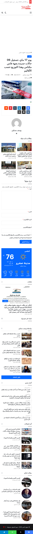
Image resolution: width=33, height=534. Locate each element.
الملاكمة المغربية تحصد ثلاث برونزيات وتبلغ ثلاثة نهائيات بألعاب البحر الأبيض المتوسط (11, 431)
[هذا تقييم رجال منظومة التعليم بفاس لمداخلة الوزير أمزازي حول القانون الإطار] (24, 147)
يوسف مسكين (26, 75)
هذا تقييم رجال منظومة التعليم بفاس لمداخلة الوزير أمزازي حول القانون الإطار (24, 154)
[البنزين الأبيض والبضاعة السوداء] (27, 440)
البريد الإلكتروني (27, 219)
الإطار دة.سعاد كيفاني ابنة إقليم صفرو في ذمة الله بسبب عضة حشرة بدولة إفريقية (12, 368)
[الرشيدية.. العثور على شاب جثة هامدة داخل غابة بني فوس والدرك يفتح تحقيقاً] (27, 456)
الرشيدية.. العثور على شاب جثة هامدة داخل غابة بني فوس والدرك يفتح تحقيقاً (11, 456)
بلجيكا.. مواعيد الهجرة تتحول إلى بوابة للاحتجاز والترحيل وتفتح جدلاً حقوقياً (11, 464)
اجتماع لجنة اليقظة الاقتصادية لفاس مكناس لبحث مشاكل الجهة (9, 172)
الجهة (23, 52)
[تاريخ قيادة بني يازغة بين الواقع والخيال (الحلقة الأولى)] (27, 361)
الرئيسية (28, 52)
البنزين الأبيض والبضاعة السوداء (12, 438)
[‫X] (24, 108)
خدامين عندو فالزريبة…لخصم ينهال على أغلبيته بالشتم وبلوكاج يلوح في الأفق (11, 343)
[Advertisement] (16, 34)
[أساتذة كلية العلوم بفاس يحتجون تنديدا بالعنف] (8, 147)
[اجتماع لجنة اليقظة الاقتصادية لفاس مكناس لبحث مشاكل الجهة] (8, 165)
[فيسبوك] (28, 108)
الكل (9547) (16, 377)
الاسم (30, 211)
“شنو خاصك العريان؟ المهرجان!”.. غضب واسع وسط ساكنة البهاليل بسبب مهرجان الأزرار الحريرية (11, 514)
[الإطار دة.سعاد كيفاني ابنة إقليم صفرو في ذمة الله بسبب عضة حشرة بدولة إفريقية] (27, 369)
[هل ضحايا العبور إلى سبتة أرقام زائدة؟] (27, 505)
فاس (20, 52)
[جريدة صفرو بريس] (26, 7)
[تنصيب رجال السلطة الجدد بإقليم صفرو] (27, 336)
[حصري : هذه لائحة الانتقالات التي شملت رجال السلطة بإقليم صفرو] (27, 353)
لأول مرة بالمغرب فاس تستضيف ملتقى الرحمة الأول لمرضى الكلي (25, 172)
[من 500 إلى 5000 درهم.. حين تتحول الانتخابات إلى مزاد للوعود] (27, 448)
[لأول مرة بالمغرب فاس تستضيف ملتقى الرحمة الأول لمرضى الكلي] (24, 165)
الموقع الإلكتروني (27, 227)
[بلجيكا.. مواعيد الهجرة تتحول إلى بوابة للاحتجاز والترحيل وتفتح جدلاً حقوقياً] (27, 465)
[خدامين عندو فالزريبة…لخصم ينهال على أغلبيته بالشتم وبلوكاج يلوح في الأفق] (27, 344)
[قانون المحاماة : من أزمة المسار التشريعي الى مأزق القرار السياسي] (27, 494)
